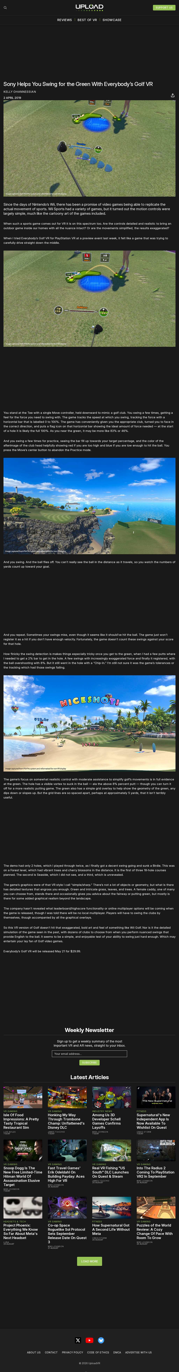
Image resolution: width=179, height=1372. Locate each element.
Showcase (112, 20)
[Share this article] (173, 95)
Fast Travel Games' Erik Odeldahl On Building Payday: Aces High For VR (66, 1174)
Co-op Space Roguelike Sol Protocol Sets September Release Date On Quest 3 (67, 1233)
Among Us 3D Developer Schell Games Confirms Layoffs (106, 1121)
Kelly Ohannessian (19, 92)
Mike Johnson (100, 1132)
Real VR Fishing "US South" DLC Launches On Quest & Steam (110, 1172)
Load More (89, 1261)
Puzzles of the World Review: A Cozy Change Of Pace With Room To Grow (155, 1231)
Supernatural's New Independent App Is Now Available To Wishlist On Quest (153, 1121)
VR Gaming (10, 1111)
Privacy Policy (72, 1352)
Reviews (64, 20)
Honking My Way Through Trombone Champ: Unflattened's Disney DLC (66, 1121)
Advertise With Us (138, 1352)
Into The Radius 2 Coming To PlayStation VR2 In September (155, 1172)
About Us (34, 1352)
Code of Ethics (98, 1352)
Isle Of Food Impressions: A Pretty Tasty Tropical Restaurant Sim (21, 1121)
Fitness (141, 1111)
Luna (6, 1242)
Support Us (164, 7)
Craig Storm (144, 1132)
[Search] (5, 7)
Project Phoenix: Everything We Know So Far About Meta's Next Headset (20, 1231)
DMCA (117, 1352)
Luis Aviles (9, 1132)
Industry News (102, 1111)
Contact (51, 1352)
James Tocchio (56, 1132)
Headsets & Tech (14, 1221)
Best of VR (87, 20)
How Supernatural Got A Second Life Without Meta (111, 1229)
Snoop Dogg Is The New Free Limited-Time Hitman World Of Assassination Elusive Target (22, 1176)
